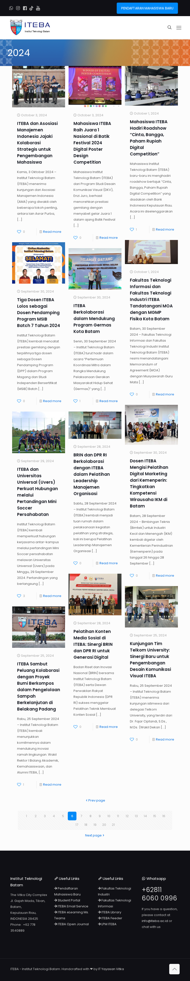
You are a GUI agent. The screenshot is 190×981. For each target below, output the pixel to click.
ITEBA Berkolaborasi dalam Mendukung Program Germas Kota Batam (94, 318)
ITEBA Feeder (111, 918)
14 (145, 816)
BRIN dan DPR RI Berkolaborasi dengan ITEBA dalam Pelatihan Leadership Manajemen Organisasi (91, 474)
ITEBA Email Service (72, 906)
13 (136, 816)
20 (104, 824)
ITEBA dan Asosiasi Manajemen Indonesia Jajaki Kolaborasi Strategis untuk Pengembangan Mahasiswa (37, 142)
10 (108, 816)
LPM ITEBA (109, 924)
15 (154, 816)
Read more (52, 231)
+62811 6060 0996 (159, 894)
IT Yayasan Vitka (111, 969)
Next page (93, 835)
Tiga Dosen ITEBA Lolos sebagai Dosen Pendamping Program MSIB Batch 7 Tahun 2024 (38, 312)
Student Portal (68, 900)
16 (163, 816)
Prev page (96, 800)
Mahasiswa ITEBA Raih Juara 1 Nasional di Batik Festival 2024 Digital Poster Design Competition (92, 142)
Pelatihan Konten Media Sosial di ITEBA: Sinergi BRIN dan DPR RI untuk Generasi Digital (93, 644)
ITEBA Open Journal (73, 924)
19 (95, 824)
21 (113, 824)
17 (76, 824)
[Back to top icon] (174, 969)
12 (127, 816)
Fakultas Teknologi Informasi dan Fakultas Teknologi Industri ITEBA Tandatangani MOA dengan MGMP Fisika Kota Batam (151, 299)
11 (118, 816)
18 (85, 824)
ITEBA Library (111, 912)
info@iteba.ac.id (155, 921)
